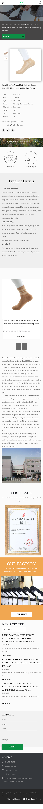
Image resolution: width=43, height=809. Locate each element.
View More (21, 336)
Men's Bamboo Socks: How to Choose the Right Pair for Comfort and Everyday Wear (18, 638)
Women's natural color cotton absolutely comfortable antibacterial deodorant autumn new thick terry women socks (21, 324)
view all (7, 629)
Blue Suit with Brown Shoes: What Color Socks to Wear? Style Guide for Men (21, 662)
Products (8, 25)
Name (4, 720)
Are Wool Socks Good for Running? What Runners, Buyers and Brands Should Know (20, 686)
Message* (5, 740)
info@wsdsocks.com (11, 770)
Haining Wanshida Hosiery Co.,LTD (21, 793)
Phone (4, 729)
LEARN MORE (21, 614)
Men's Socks (16, 25)
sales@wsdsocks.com (12, 774)
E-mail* (4, 724)
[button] (18, 346)
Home (3, 25)
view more (6, 655)
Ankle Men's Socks (26, 25)
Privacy (38, 799)
